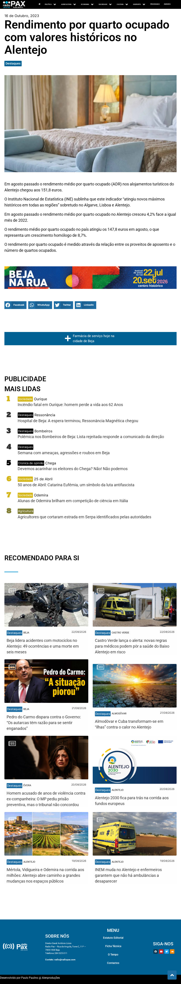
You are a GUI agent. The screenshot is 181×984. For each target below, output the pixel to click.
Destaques (13, 63)
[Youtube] (161, 951)
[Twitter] (166, 951)
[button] (15, 305)
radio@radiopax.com (64, 959)
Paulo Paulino (29, 977)
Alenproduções (51, 977)
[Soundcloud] (172, 951)
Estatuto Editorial (113, 937)
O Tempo (113, 954)
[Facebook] (155, 951)
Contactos (113, 963)
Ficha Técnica (113, 946)
